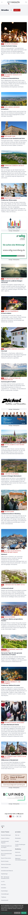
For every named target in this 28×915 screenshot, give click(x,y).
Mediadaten (18, 838)
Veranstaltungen (5, 894)
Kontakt (17, 841)
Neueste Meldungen (6, 835)
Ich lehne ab (17, 912)
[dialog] (14, 909)
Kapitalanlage (4, 873)
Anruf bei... (3, 884)
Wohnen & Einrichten (6, 864)
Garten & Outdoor (5, 838)
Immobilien (3, 887)
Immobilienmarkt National (7, 870)
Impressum (17, 852)
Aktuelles (5, 10)
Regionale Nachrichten (6, 850)
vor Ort (16, 10)
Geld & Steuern (4, 867)
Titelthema (3, 897)
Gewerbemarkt (4, 900)
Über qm (17, 835)
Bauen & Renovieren (6, 858)
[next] (20, 816)
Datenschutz (18, 855)
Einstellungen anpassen (6, 912)
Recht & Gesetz (4, 861)
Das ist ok (23, 912)
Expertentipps (4, 890)
